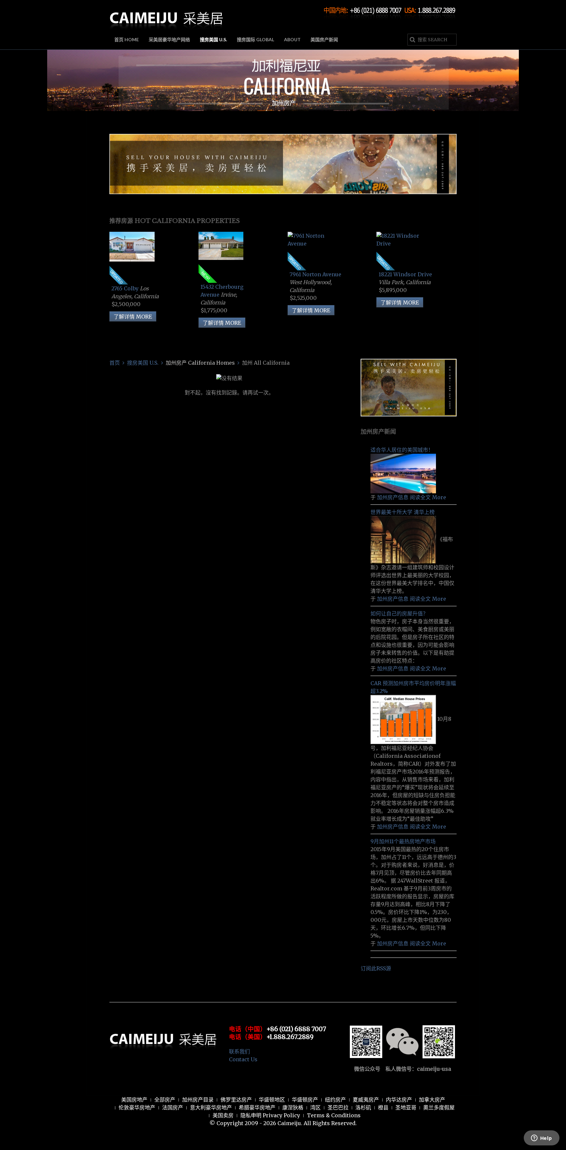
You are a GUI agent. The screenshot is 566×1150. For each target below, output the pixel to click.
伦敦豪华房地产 (137, 1107)
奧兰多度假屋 (439, 1107)
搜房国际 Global (255, 39)
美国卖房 (223, 1115)
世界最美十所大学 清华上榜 (402, 512)
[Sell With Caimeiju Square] (409, 387)
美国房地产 (134, 1099)
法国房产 (172, 1107)
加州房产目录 (198, 1099)
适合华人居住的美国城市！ (401, 450)
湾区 (315, 1107)
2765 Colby (125, 288)
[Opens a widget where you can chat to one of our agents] (541, 1138)
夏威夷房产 (366, 1099)
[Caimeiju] (166, 15)
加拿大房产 (432, 1099)
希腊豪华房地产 (257, 1107)
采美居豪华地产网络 (169, 39)
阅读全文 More (428, 497)
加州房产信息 (392, 497)
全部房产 (164, 1099)
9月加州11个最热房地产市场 (403, 841)
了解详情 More (133, 316)
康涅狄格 (292, 1107)
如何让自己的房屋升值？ (399, 613)
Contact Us (243, 1059)
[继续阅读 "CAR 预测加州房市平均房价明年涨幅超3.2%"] (403, 719)
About (292, 39)
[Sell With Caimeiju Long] (283, 163)
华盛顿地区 (272, 1099)
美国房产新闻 (324, 39)
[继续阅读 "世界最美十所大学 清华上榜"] (403, 539)
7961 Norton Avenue (315, 274)
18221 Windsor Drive (405, 274)
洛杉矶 (363, 1107)
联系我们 (239, 1051)
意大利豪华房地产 (211, 1107)
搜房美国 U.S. (213, 39)
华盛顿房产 (305, 1099)
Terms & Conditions (334, 1115)
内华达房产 (399, 1099)
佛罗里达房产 (236, 1099)
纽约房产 (335, 1099)
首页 (114, 362)
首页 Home (126, 39)
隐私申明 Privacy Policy (270, 1115)
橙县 (383, 1107)
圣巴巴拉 (338, 1107)
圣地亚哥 (405, 1107)
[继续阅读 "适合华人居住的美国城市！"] (403, 473)
